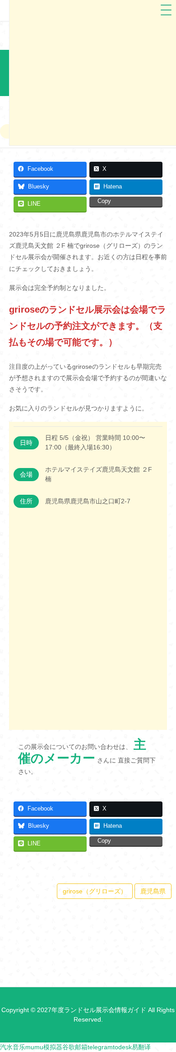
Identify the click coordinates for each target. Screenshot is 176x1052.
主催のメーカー (82, 751)
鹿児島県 (153, 891)
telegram (100, 1047)
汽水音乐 (12, 1047)
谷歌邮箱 (75, 1047)
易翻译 (141, 1047)
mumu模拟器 (43, 1047)
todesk (122, 1047)
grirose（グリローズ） (95, 891)
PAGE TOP (162, 1012)
